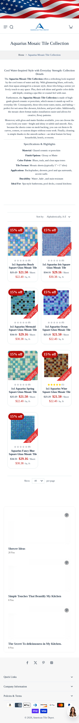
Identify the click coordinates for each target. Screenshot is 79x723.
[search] (11, 26)
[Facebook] (27, 663)
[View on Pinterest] (66, 515)
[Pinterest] (44, 663)
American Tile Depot (43, 717)
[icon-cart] (71, 26)
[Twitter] (35, 663)
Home (21, 55)
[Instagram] (52, 663)
